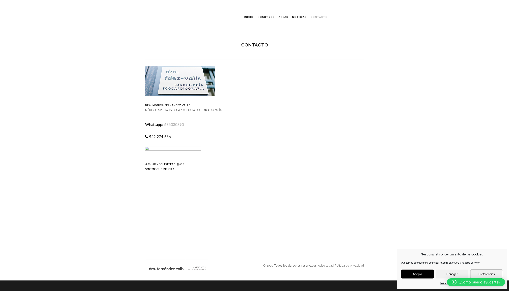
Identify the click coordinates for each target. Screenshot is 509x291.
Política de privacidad (349, 265)
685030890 (174, 125)
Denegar (452, 274)
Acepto (417, 274)
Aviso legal (325, 265)
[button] (476, 282)
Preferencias (486, 274)
